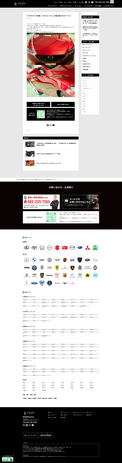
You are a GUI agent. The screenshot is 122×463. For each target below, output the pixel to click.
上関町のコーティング (94, 317)
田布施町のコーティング (27, 321)
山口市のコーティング (46, 314)
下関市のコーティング (27, 314)
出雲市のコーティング (46, 329)
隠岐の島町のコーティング (46, 336)
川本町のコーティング (46, 332)
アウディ (85, 98)
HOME (18, 179)
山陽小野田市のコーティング (65, 317)
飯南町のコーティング (36, 332)
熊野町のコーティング (27, 306)
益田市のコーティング (56, 329)
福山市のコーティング (75, 299)
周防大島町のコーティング (75, 317)
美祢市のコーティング (46, 317)
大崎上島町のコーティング (65, 306)
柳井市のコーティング (36, 317)
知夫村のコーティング (36, 335)
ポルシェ (84, 93)
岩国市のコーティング (84, 314)
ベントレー (85, 85)
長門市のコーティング (27, 317)
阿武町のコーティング (46, 320)
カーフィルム (78, 6)
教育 (85, 58)
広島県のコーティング (29, 297)
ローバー (84, 80)
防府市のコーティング (65, 314)
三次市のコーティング (94, 299)
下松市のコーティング (75, 314)
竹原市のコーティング (46, 299)
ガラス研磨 (98, 6)
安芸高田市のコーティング (65, 303)
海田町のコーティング (94, 302)
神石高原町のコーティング (84, 306)
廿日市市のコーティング (56, 303)
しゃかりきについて (109, 6)
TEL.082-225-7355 (102, 2)
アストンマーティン (87, 78)
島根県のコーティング (29, 326)
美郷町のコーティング (56, 332)
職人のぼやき (87, 66)
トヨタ (84, 104)
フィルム (86, 53)
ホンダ (84, 106)
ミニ (84, 91)
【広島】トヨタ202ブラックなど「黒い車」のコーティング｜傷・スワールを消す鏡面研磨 (90, 21)
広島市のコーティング (27, 299)
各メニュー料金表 (67, 2)
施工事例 (60, 2)
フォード (84, 83)
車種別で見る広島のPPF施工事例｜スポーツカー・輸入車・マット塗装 (90, 28)
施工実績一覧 (24, 179)
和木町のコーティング (84, 317)
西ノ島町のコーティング (27, 336)
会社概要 (74, 2)
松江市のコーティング (27, 329)
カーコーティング (52, 6)
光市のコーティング (94, 314)
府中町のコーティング (84, 302)
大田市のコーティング (65, 329)
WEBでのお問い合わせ (63, 104)
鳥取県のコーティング (29, 366)
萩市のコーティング (56, 314)
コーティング (87, 47)
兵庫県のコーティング (29, 341)
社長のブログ (87, 64)
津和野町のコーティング (75, 332)
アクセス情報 (80, 2)
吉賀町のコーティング (84, 332)
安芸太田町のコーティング (46, 306)
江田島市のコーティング (75, 303)
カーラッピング (88, 6)
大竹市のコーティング (36, 302)
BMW (84, 101)
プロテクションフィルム (65, 6)
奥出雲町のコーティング (27, 332)
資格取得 (86, 69)
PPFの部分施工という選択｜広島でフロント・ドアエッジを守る (90, 35)
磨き (85, 61)
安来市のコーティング (75, 329)
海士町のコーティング (94, 332)
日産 (84, 109)
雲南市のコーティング (94, 329)
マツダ (84, 111)
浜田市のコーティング (36, 329)
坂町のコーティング (36, 306)
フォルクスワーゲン (87, 88)
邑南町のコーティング (65, 332)
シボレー (84, 96)
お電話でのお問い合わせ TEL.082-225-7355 (38, 104)
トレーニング (87, 50)
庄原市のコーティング (27, 302)
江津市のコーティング (84, 329)
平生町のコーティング (36, 320)
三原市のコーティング (56, 299)
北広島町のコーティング (56, 306)
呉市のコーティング (36, 299)
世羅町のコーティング (75, 306)
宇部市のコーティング (36, 314)
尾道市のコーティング (65, 299)
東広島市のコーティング (46, 303)
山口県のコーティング (29, 311)
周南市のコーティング (56, 317)
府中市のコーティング (84, 299)
